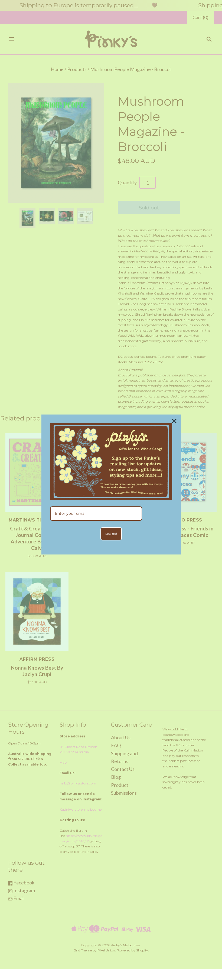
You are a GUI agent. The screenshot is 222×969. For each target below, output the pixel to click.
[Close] (174, 421)
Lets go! (111, 534)
